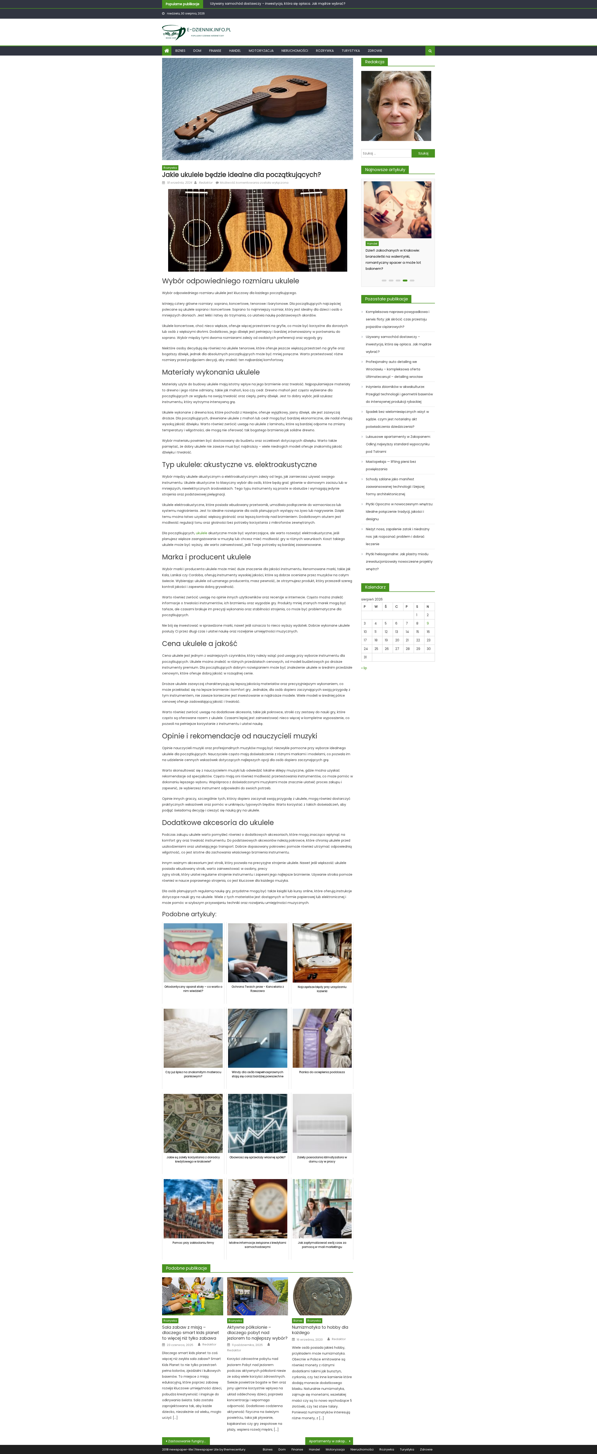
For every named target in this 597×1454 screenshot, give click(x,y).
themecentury (234, 1449)
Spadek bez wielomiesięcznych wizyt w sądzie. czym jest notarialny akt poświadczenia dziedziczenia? (397, 419)
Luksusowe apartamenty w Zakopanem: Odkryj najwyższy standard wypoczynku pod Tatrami (398, 444)
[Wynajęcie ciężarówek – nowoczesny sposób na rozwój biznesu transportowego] (399, 209)
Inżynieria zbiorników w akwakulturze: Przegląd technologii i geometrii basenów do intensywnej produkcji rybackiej (399, 394)
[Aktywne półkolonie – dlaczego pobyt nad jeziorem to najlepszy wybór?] (257, 1296)
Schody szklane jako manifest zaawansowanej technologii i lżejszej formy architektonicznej (395, 486)
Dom (197, 50)
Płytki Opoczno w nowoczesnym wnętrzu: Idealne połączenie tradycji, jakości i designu (399, 511)
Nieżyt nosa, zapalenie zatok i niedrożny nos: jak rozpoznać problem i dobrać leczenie (398, 536)
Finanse (215, 50)
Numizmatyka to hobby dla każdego (320, 1329)
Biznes (180, 50)
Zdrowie (375, 50)
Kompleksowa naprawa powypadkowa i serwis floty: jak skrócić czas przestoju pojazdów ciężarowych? (397, 319)
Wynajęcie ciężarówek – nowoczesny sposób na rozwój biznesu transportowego (393, 256)
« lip (364, 668)
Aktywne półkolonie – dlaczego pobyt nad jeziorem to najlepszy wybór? (257, 1332)
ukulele (201, 533)
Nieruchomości (294, 50)
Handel (235, 50)
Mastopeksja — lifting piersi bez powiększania (391, 465)
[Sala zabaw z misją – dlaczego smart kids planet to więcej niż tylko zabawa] (192, 1296)
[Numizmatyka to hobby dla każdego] (322, 1296)
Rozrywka (325, 50)
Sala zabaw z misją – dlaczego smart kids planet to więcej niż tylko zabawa (190, 1332)
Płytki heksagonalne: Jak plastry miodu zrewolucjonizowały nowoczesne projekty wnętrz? (399, 561)
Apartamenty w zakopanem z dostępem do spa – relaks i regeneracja (331, 1441)
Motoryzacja (261, 50)
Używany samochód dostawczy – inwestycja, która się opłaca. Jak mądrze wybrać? (398, 344)
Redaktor (205, 182)
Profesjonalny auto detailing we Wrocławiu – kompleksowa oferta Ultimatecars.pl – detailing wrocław (292, 3)
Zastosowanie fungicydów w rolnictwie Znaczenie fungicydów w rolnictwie (189, 1441)
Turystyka (351, 50)
